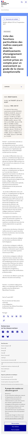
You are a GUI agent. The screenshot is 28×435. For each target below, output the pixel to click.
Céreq (2, 371)
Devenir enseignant (5, 345)
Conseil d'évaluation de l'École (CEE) (9, 379)
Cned (2, 353)
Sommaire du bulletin (12, 19)
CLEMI (2, 357)
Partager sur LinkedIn (16, 316)
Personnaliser (15, 423)
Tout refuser (15, 426)
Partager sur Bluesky (12, 316)
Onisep (2, 350)
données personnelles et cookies (13, 418)
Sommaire (6, 86)
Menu (25, 2)
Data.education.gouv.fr (6, 377)
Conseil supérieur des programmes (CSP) (10, 382)
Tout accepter (15, 430)
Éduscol (3, 348)
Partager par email (20, 316)
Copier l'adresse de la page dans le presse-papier (3, 320)
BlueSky (8, 336)
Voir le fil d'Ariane (5, 10)
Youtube (3, 336)
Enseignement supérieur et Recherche (9, 366)
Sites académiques (5, 368)
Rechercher (21, 2)
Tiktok (12, 332)
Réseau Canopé (4, 355)
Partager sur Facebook (3, 316)
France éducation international (7, 360)
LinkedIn (17, 332)
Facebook (8, 332)
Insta (3, 332)
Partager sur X (8, 316)
